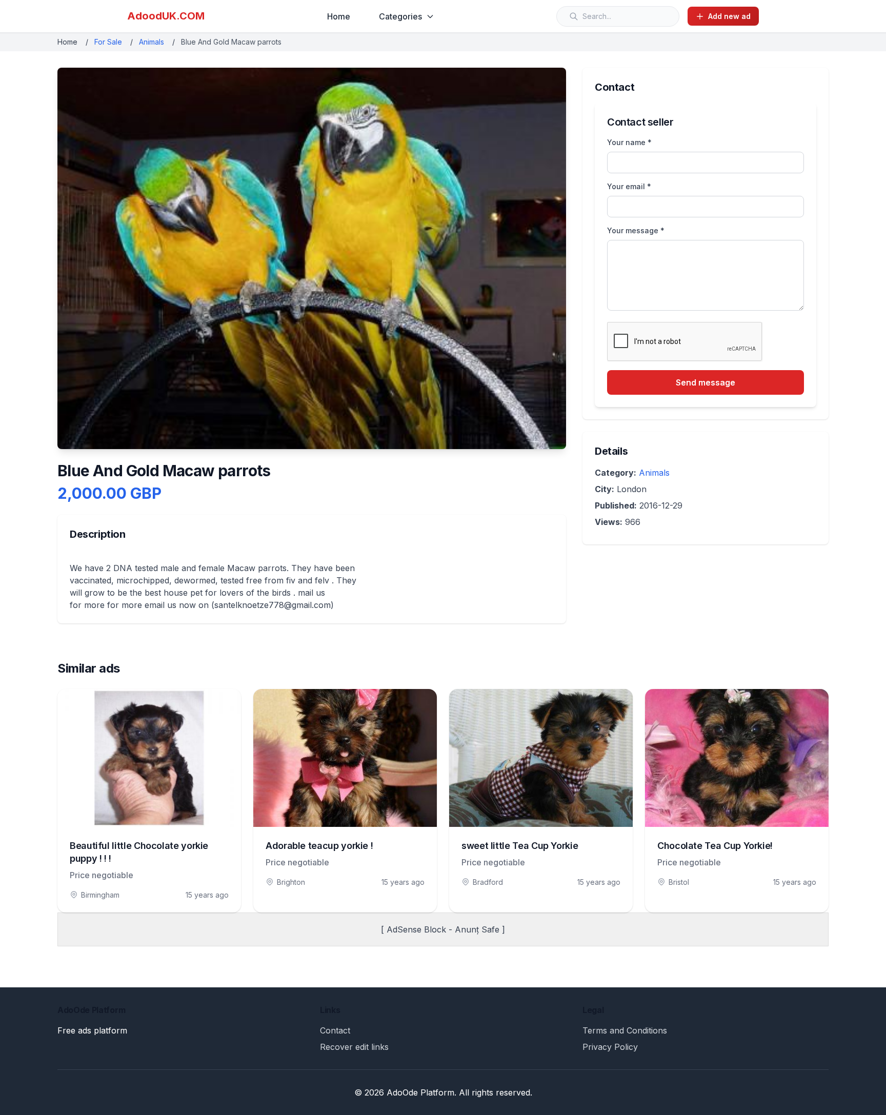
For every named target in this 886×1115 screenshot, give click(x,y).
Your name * (629, 142)
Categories (400, 16)
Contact (335, 1030)
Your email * (629, 186)
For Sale (108, 41)
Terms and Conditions (624, 1030)
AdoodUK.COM (166, 16)
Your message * (635, 230)
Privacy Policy (610, 1047)
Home (338, 16)
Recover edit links (354, 1047)
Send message (705, 382)
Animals (151, 41)
